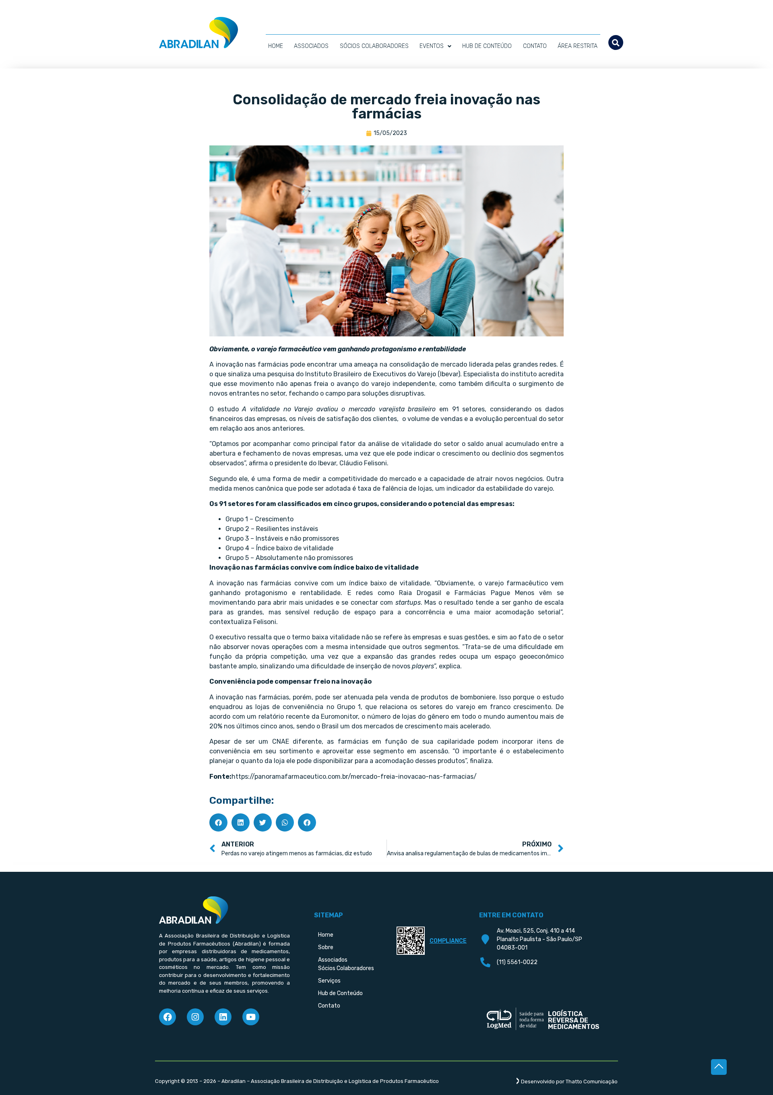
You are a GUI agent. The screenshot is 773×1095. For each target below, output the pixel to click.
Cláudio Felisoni (363, 463)
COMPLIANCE (448, 940)
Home (275, 46)
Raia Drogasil (420, 593)
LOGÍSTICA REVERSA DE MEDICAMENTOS (573, 1020)
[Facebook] (167, 1016)
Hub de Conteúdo (487, 46)
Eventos (432, 46)
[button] (615, 42)
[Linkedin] (223, 1016)
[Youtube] (250, 1016)
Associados (311, 46)
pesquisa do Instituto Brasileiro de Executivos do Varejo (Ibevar (362, 374)
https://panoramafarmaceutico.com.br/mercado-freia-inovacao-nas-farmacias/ (354, 776)
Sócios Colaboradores (374, 46)
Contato (535, 46)
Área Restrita (577, 46)
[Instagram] (195, 1016)
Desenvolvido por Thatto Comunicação (569, 1081)
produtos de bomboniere (458, 697)
